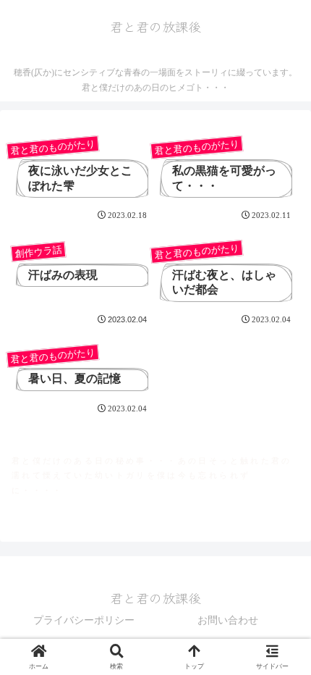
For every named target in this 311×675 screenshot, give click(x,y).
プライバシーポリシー (84, 620)
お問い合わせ (227, 620)
